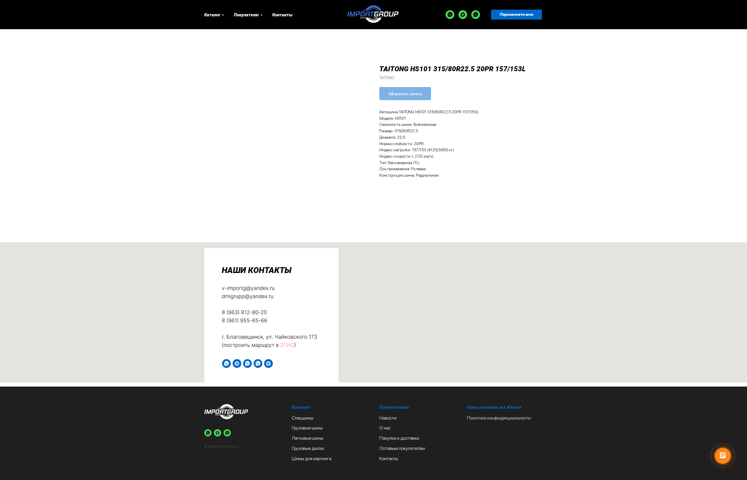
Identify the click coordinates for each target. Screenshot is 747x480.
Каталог (212, 15)
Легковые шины (307, 438)
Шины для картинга (311, 458)
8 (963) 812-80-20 (244, 312)
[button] (516, 14)
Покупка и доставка (399, 438)
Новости (388, 418)
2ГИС (287, 345)
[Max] (462, 14)
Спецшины (302, 418)
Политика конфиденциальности (499, 418)
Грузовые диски (308, 448)
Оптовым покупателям (402, 448)
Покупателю (246, 15)
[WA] (450, 14)
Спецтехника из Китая (494, 407)
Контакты (282, 15)
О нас (385, 428)
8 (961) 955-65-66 (244, 320)
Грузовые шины (307, 428)
